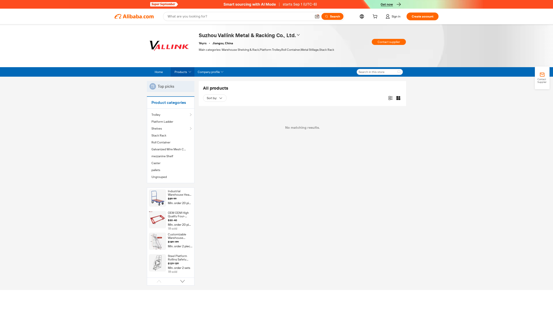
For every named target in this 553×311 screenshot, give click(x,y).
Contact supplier (389, 42)
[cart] (376, 17)
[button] (317, 16)
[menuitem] (170, 121)
